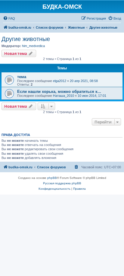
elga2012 (59, 81)
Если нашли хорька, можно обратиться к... (59, 91)
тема (21, 77)
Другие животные (26, 39)
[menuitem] (9, 18)
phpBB (52, 177)
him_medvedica (33, 46)
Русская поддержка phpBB (62, 183)
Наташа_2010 (63, 95)
